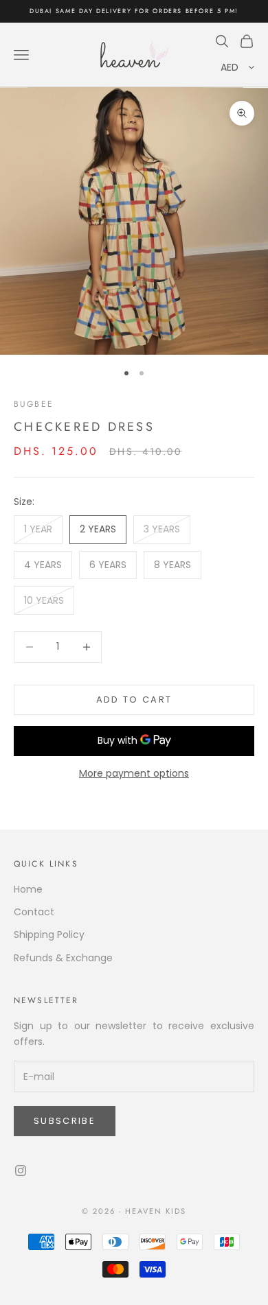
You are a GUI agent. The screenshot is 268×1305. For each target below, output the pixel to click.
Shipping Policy (49, 934)
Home (28, 889)
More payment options (134, 773)
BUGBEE (34, 404)
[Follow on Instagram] (20, 1170)
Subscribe (65, 1120)
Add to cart (134, 699)
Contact (34, 912)
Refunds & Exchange (63, 958)
